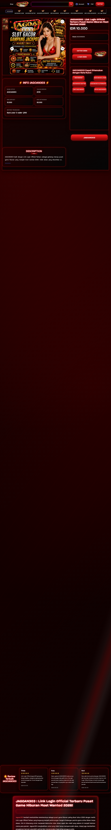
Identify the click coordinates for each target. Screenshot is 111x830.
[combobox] (50, 4)
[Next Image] (62, 48)
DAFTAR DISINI (82, 51)
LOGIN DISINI (82, 57)
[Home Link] (22, 4)
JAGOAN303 (89, 138)
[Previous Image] (12, 48)
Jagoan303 (19, 817)
